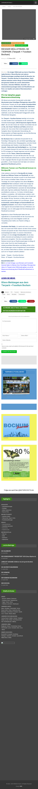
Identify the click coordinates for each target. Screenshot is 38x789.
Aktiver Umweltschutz (21, 45)
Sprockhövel (20, 635)
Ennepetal (9, 634)
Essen (8, 600)
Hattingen (3, 635)
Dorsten (15, 618)
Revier (8, 294)
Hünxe (18, 608)
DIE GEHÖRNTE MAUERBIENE (9, 567)
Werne (3, 629)
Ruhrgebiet (14, 294)
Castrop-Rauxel (4, 618)
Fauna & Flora (5, 511)
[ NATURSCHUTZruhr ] (6, 2)
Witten (9, 637)
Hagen (3, 602)
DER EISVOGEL (5, 583)
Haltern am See (4, 619)
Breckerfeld (4, 634)
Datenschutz (5, 539)
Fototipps (4, 508)
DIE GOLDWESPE (6, 551)
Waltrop (14, 621)
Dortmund (13, 598)
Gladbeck (20, 618)
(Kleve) (10, 613)
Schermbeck (10, 611)
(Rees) (14, 613)
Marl (2, 621)
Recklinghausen (8, 621)
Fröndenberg (14, 626)
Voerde (20, 611)
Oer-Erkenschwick (17, 619)
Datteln (11, 618)
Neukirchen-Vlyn (16, 610)
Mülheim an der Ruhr (7, 603)
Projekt (3, 294)
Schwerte (14, 627)
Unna (21, 627)
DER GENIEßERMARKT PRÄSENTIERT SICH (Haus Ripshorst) (18, 556)
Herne (11, 602)
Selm (18, 627)
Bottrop (9, 598)
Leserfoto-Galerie (6, 516)
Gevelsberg (15, 634)
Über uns (4, 534)
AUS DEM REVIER (6, 43)
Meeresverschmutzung (26, 292)
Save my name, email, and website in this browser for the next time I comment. (17, 347)
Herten (10, 619)
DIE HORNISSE (5, 572)
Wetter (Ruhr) (4, 637)
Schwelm (14, 635)
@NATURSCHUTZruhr (26, 490)
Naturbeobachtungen (7, 506)
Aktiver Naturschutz (8, 45)
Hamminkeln (13, 608)
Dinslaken (7, 608)
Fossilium (16, 292)
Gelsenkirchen (14, 600)
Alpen (2, 608)
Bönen (8, 626)
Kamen (19, 626)
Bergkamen (4, 626)
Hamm (7, 602)
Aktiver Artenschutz (18, 43)
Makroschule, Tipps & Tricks (8, 518)
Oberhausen (16, 603)
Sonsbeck (15, 611)
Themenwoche (21, 294)
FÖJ (11, 292)
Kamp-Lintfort (4, 610)
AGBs (3, 535)
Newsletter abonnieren (7, 526)
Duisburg (4, 600)
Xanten (6, 613)
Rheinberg (3, 611)
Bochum (7, 292)
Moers (10, 610)
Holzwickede (4, 627)
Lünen (9, 627)
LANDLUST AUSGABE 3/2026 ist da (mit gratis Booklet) (17, 561)
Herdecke (9, 635)
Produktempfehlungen (7, 519)
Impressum (4, 537)
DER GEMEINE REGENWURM (9, 577)
